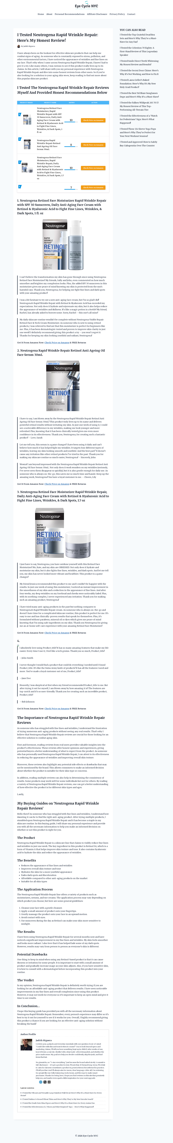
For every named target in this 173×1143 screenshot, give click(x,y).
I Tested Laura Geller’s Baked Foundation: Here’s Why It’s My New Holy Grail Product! (138, 83)
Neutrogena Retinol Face (38, 200)
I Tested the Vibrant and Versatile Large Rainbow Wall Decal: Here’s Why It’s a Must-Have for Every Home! (61, 1094)
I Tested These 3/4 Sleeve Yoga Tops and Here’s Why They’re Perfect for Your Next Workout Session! (138, 132)
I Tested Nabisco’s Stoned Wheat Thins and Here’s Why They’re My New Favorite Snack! (57, 1099)
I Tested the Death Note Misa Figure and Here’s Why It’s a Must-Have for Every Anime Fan (58, 1103)
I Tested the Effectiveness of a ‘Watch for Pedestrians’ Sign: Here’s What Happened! (138, 119)
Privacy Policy (117, 14)
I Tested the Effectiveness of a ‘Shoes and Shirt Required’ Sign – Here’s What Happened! (58, 1107)
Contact (131, 14)
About (49, 14)
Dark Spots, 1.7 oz (72, 500)
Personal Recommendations (69, 14)
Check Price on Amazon (93, 120)
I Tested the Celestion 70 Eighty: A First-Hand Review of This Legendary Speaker (139, 51)
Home (41, 14)
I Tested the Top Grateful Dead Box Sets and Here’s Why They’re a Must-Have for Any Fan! (138, 38)
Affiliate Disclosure (97, 14)
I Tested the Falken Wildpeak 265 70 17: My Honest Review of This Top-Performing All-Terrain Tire (139, 106)
